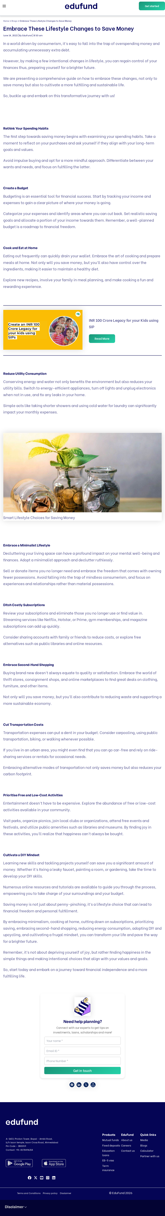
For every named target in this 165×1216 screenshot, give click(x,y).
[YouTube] (41, 1178)
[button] (152, 6)
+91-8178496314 (24, 1149)
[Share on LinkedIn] (78, 1084)
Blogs (14, 20)
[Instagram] (48, 1178)
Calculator (147, 1150)
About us (126, 1140)
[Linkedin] (54, 1178)
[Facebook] (29, 1178)
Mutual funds (110, 1140)
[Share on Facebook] (71, 1084)
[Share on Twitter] (86, 1084)
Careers (126, 1145)
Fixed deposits (111, 1145)
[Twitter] (35, 1178)
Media (144, 1140)
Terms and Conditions (28, 1193)
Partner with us (149, 1156)
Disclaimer (65, 1193)
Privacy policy (50, 1193)
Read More (102, 338)
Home (6, 20)
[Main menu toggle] (4, 6)
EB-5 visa (108, 1160)
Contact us (128, 1150)
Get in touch (82, 1070)
